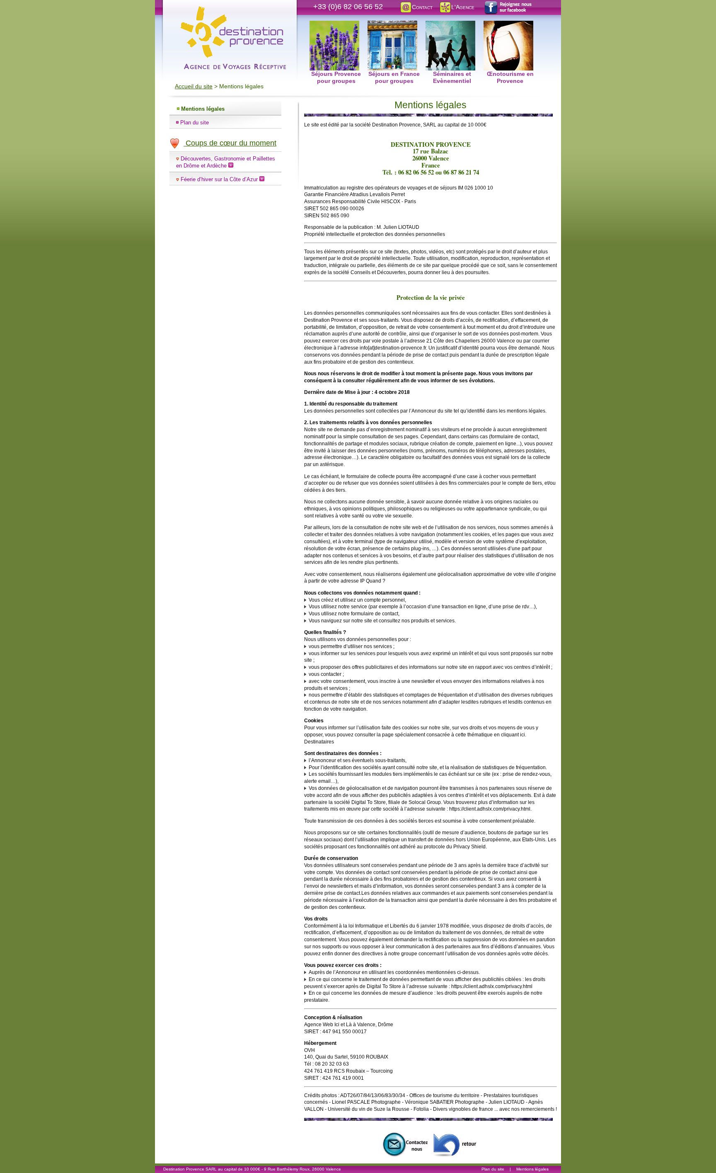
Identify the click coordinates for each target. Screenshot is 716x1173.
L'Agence (462, 7)
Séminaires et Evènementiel (452, 25)
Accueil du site (194, 86)
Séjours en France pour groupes (394, 25)
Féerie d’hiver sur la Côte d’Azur (220, 179)
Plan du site (194, 122)
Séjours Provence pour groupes (336, 25)
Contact (422, 7)
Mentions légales (203, 109)
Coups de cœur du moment (230, 143)
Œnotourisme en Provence (510, 25)
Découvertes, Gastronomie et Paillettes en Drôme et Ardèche (225, 162)
